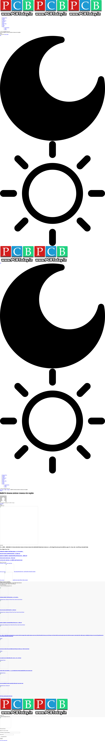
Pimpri (1, 490)
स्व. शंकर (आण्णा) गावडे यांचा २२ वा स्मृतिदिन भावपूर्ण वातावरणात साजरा (11, 560)
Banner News (2, 624)
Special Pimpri (19, 599)
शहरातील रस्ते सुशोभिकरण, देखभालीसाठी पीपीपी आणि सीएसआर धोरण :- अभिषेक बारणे (13, 555)
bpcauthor (1, 503)
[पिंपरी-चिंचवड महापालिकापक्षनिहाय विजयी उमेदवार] (4, 693)
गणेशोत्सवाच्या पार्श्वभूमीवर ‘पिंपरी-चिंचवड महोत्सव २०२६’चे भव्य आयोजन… (11, 551)
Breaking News (2, 599)
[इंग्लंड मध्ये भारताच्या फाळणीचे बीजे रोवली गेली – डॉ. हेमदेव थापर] (4, 607)
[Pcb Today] (51, 15)
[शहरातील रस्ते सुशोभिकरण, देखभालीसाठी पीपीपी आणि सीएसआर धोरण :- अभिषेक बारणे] (4, 620)
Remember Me (3, 736)
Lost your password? (3, 740)
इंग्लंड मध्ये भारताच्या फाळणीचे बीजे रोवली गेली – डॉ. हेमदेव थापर (10, 553)
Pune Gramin (14, 599)
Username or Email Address (5, 732)
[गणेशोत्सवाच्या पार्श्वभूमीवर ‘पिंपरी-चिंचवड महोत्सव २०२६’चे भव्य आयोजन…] (4, 595)
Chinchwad (8, 599)
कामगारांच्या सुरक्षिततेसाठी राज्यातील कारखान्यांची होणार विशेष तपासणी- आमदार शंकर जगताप (11, 683)
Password (1, 734)
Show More (6, 34)
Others (1, 638)
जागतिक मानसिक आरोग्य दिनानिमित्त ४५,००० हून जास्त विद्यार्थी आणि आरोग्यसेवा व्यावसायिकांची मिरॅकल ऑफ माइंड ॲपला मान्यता (16, 670)
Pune (13, 612)
